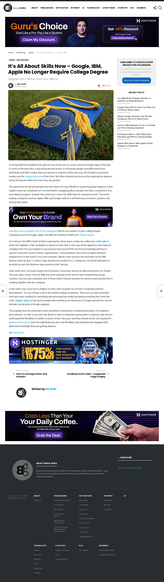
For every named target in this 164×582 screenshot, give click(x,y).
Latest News (108, 8)
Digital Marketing (61, 500)
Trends (37, 559)
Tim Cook (83, 532)
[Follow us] (155, 8)
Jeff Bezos (83, 514)
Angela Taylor (22, 300)
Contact (38, 500)
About (34, 8)
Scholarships (61, 559)
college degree (86, 235)
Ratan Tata (84, 523)
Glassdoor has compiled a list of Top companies (33, 231)
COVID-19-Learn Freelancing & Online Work (61, 529)
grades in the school (19, 322)
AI (83, 8)
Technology (93, 8)
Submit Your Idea (62, 550)
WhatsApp (108, 500)
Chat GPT (38, 555)
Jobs (57, 555)
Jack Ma (83, 509)
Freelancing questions (59, 521)
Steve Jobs (84, 527)
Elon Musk (83, 505)
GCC (132, 8)
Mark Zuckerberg (87, 518)
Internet (75, 8)
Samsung (38, 568)
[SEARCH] (160, 8)
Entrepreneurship (107, 550)
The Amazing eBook (59, 515)
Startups (122, 8)
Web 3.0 (37, 550)
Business (141, 8)
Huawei (37, 573)
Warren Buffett (86, 536)
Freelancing (47, 8)
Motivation (62, 8)
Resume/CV (59, 509)
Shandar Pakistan (107, 555)
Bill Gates (83, 500)
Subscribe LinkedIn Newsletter (137, 80)
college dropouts (33, 176)
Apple (36, 564)
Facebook (108, 509)
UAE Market (59, 505)
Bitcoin (107, 505)
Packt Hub (18, 332)
